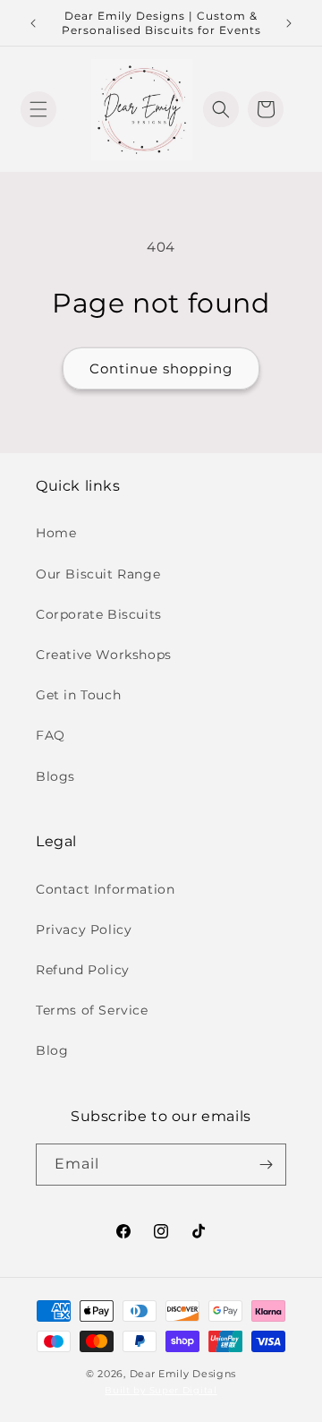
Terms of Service (92, 1010)
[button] (38, 109)
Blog (52, 1050)
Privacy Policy (83, 929)
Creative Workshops (104, 655)
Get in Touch (78, 695)
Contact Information (105, 889)
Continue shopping (161, 368)
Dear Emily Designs (183, 1373)
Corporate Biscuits (99, 614)
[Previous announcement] (33, 23)
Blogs (55, 776)
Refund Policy (83, 970)
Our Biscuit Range (98, 574)
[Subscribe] (265, 1165)
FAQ (50, 735)
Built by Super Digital (160, 1390)
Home (56, 533)
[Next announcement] (289, 23)
